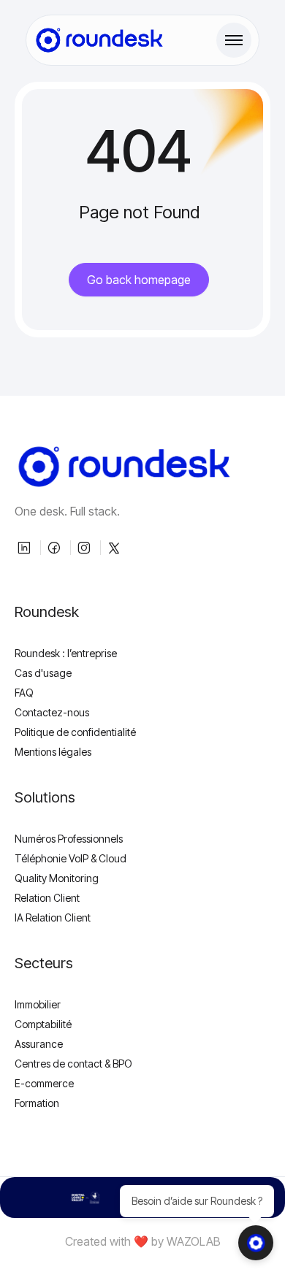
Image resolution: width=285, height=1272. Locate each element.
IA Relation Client (53, 917)
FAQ (24, 692)
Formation (37, 1103)
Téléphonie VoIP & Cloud (70, 858)
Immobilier (38, 1004)
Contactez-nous (52, 712)
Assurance (39, 1044)
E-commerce (44, 1083)
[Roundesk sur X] (115, 547)
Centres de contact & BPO (73, 1063)
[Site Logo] (99, 40)
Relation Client (47, 898)
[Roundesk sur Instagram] (85, 547)
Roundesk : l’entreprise (66, 653)
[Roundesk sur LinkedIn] (26, 547)
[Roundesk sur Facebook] (55, 547)
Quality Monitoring (57, 878)
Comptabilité (43, 1024)
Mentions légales (53, 752)
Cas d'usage (43, 673)
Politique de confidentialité (75, 732)
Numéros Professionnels (69, 838)
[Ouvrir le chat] (255, 1242)
